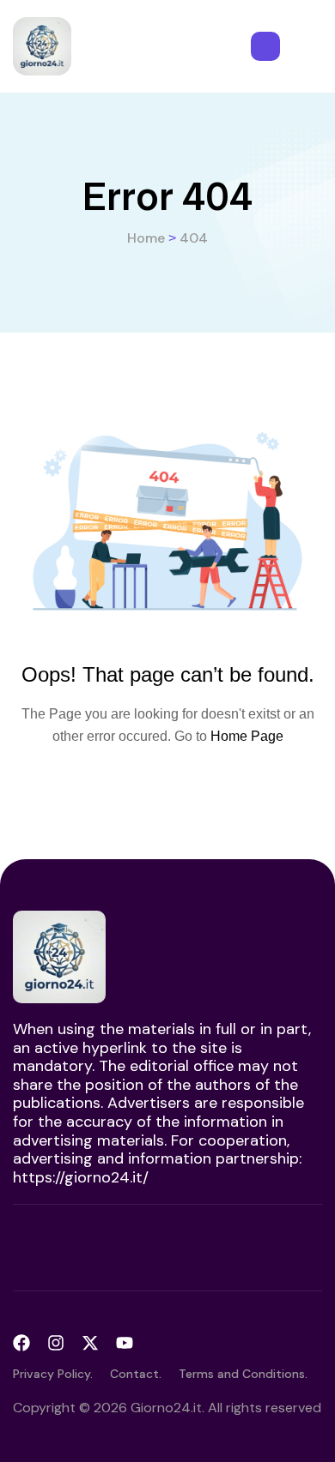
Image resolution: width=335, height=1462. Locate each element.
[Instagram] (55, 1342)
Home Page (246, 736)
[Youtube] (124, 1342)
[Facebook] (21, 1342)
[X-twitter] (90, 1342)
